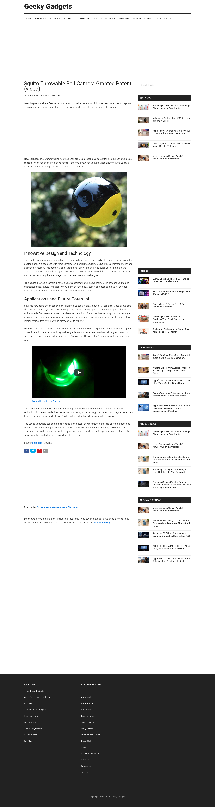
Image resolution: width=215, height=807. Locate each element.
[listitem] (107, 396)
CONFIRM (87, 446)
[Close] (158, 356)
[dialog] (107, 403)
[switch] (144, 403)
